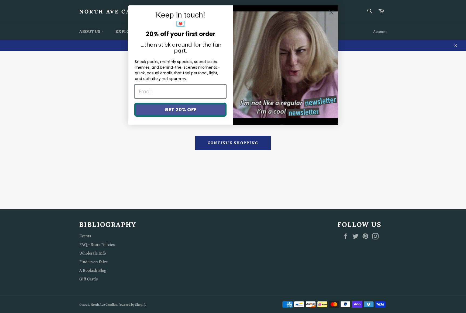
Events (85, 236)
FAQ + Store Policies (97, 245)
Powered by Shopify (132, 304)
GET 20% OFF (181, 109)
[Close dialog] (331, 12)
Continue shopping (233, 142)
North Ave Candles (116, 11)
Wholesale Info (92, 253)
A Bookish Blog (92, 270)
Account (380, 31)
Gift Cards (88, 279)
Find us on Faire (93, 262)
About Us (90, 31)
